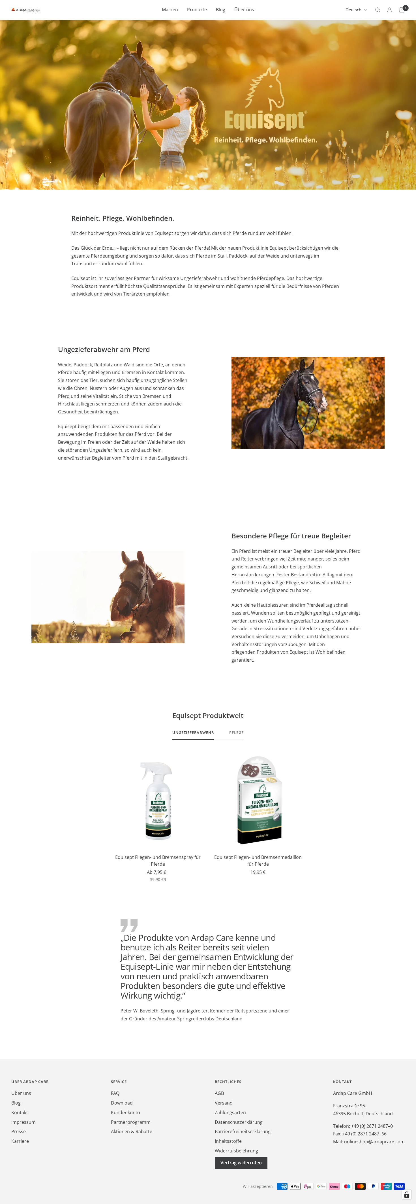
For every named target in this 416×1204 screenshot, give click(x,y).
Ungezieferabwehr (193, 732)
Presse (18, 1131)
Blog (220, 10)
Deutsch (353, 9)
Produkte (197, 10)
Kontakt (19, 1112)
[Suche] (377, 9)
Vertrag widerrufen (241, 1163)
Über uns (244, 10)
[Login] (389, 9)
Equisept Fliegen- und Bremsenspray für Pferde (158, 860)
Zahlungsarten (230, 1112)
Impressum (23, 1122)
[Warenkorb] (402, 9)
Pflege (236, 732)
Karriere (20, 1141)
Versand (224, 1103)
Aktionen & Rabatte (131, 1131)
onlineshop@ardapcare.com (374, 1142)
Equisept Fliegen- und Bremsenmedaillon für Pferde (258, 860)
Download (122, 1103)
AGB (219, 1093)
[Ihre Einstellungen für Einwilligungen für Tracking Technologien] (406, 1194)
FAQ (115, 1093)
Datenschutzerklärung (239, 1122)
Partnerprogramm (131, 1122)
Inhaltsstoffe (228, 1141)
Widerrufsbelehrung (236, 1151)
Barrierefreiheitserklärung (243, 1131)
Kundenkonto (125, 1112)
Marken (170, 10)
